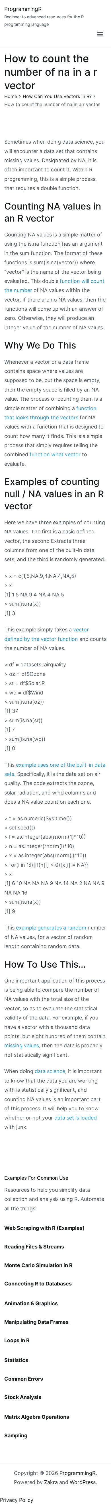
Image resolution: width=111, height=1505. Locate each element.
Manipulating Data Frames (36, 1322)
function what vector (55, 454)
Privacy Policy (16, 1500)
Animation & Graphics (31, 1303)
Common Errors (23, 1379)
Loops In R (17, 1340)
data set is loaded (75, 1118)
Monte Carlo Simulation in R (38, 1265)
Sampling (15, 1435)
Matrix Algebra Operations (36, 1417)
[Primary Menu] (100, 34)
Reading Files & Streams (34, 1247)
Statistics (16, 1360)
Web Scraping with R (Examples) (44, 1228)
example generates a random (51, 928)
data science (50, 1071)
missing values (21, 1045)
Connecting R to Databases (38, 1284)
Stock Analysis (22, 1397)
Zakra (51, 1482)
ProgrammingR (23, 9)
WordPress (83, 1482)
